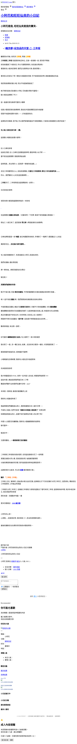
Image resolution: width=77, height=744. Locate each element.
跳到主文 (4, 21)
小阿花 (3, 550)
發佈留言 (4, 589)
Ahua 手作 (3, 678)
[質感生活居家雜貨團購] (1, 687)
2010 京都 (16, 569)
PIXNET (23, 716)
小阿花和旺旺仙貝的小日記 (20, 15)
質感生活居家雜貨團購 (6, 685)
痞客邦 (13, 561)
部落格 (7, 37)
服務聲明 (57, 716)
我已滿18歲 (5, 740)
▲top (2, 573)
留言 (18, 561)
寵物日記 (17, 31)
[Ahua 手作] (1, 680)
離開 (11, 740)
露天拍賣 (4, 671)
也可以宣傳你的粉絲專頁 (7, 682)
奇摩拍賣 (4, 675)
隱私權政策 (50, 716)
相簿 (6, 35)
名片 (6, 40)
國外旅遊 (16, 567)
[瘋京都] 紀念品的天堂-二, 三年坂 (22, 48)
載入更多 (4, 577)
